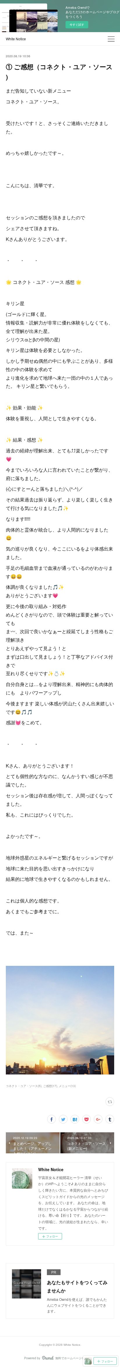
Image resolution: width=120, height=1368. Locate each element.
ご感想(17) (50, 1086)
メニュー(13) (67, 1086)
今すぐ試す (77, 24)
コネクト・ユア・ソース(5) (23, 1086)
